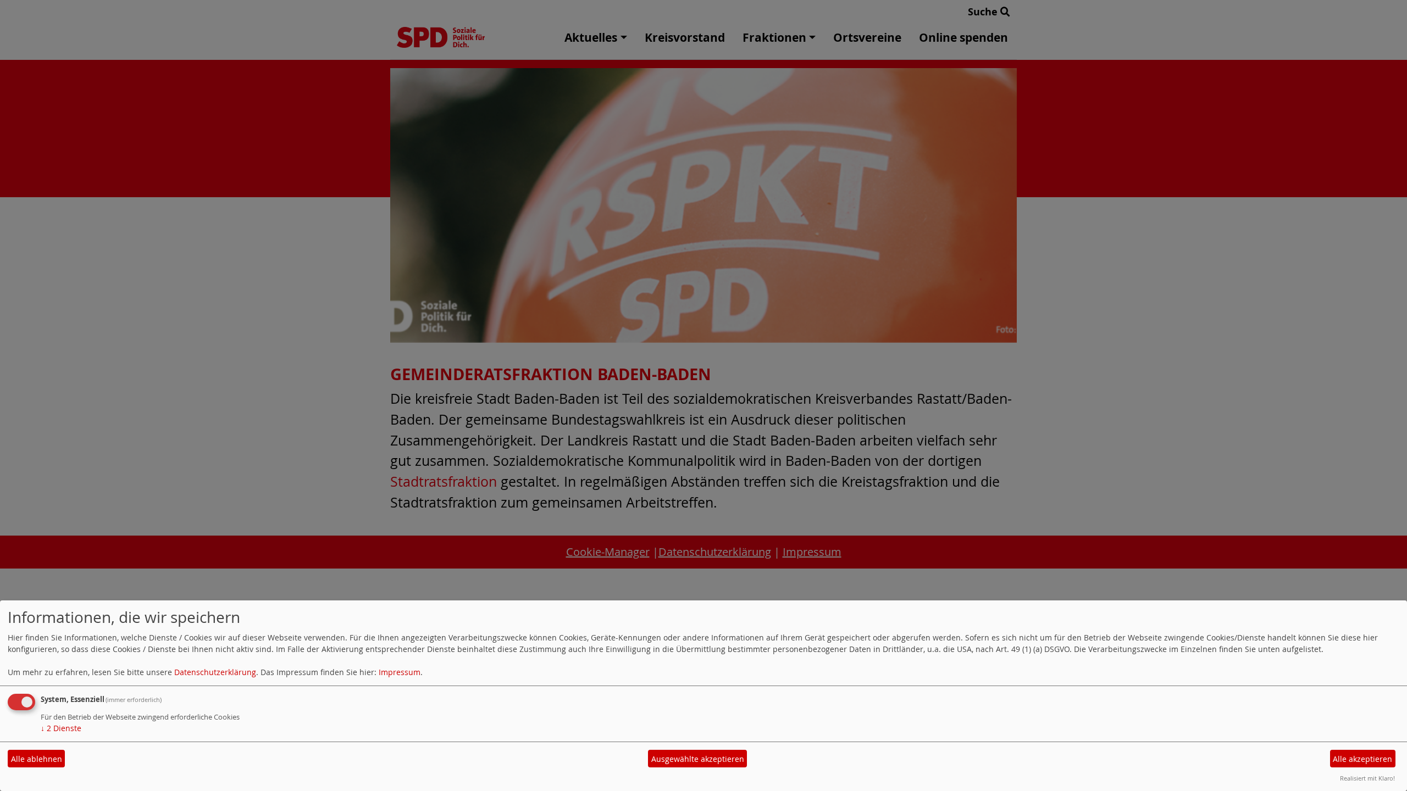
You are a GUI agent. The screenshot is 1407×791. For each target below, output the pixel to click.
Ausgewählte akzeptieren (697, 759)
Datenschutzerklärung (215, 672)
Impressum (399, 672)
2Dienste (61, 728)
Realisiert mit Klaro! (1367, 778)
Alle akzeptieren (1362, 759)
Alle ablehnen (36, 759)
